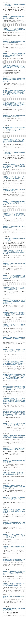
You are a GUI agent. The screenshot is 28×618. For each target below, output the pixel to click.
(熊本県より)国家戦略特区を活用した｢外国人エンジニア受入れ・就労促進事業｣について (14, 573)
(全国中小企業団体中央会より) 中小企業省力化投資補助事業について (14, 609)
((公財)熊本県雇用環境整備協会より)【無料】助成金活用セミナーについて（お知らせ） (14, 67)
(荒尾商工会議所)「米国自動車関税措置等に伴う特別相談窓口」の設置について (14, 559)
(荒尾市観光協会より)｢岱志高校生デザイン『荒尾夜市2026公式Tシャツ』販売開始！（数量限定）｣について (14, 314)
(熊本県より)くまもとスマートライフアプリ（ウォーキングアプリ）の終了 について (14, 351)
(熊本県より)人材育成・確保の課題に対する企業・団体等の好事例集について (14, 584)
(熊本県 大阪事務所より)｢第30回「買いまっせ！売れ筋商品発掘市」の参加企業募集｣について (14, 252)
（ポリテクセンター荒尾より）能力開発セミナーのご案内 (14, 5)
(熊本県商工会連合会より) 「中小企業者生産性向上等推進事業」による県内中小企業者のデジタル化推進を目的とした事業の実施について (14, 401)
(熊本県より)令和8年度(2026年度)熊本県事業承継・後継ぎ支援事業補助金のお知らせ (14, 436)
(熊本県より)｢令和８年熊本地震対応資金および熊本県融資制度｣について (14, 29)
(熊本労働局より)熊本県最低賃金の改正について (14, 547)
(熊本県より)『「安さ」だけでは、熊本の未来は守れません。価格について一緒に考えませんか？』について (14, 536)
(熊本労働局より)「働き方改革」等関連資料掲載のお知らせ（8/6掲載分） (14, 116)
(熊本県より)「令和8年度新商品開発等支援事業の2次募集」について (13, 17)
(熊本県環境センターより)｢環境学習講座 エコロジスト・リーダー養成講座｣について (14, 215)
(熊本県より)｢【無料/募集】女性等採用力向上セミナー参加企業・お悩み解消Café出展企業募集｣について (14, 55)
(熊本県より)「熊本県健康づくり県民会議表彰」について (14, 264)
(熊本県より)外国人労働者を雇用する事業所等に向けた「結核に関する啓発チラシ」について (14, 511)
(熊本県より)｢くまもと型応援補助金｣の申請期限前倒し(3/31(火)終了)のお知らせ (14, 449)
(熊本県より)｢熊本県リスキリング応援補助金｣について (14, 325)
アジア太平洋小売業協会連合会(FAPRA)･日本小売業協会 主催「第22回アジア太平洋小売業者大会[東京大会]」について (14, 363)
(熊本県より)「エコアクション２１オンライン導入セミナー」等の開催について (14, 424)
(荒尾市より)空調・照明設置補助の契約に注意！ (14, 596)
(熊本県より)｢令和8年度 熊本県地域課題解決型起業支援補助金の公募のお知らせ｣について (14, 80)
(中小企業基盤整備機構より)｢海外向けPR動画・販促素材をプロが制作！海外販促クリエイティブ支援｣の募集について (14, 104)
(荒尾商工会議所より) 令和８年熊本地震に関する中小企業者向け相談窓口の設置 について (14, 141)
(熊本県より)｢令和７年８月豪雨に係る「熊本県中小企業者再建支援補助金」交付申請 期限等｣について (14, 302)
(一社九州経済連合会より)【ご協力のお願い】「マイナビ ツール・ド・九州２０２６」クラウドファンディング (14, 129)
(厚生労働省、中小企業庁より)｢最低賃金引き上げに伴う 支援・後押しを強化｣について (14, 499)
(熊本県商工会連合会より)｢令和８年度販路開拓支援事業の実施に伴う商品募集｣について (14, 339)
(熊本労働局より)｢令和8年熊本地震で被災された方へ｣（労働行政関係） (14, 42)
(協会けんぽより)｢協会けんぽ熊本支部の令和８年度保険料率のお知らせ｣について (14, 473)
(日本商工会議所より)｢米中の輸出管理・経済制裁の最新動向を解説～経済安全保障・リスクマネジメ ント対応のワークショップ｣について (14, 92)
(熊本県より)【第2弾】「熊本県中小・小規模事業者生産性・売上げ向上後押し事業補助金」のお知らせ (14, 487)
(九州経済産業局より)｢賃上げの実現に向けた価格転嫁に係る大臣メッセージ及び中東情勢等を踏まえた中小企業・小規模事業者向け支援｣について (14, 413)
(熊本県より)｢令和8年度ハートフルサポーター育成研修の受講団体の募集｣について (14, 177)
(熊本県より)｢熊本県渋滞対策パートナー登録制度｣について (14, 227)
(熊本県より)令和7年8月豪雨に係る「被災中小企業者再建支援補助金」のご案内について (14, 524)
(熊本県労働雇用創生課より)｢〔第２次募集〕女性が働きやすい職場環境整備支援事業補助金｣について (14, 166)
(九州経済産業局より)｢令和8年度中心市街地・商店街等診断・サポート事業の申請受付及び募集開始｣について (14, 388)
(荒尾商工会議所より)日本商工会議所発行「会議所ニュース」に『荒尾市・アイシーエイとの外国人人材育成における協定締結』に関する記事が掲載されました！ (14, 376)
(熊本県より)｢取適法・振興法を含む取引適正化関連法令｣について (14, 190)
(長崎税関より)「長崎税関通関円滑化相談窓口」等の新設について (14, 461)
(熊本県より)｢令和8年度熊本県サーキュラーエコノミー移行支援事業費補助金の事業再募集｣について (14, 277)
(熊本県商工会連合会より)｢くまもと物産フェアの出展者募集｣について (14, 288)
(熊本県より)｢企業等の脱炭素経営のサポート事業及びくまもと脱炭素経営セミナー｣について (14, 203)
